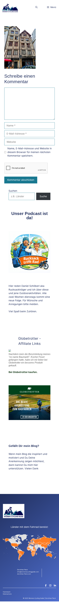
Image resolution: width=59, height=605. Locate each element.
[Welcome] (10, 7)
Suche (43, 196)
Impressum (6, 592)
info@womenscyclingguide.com (28, 572)
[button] (36, 7)
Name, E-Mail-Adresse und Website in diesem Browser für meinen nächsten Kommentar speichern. (29, 152)
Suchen (13, 190)
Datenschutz (7, 594)
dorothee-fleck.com (24, 574)
